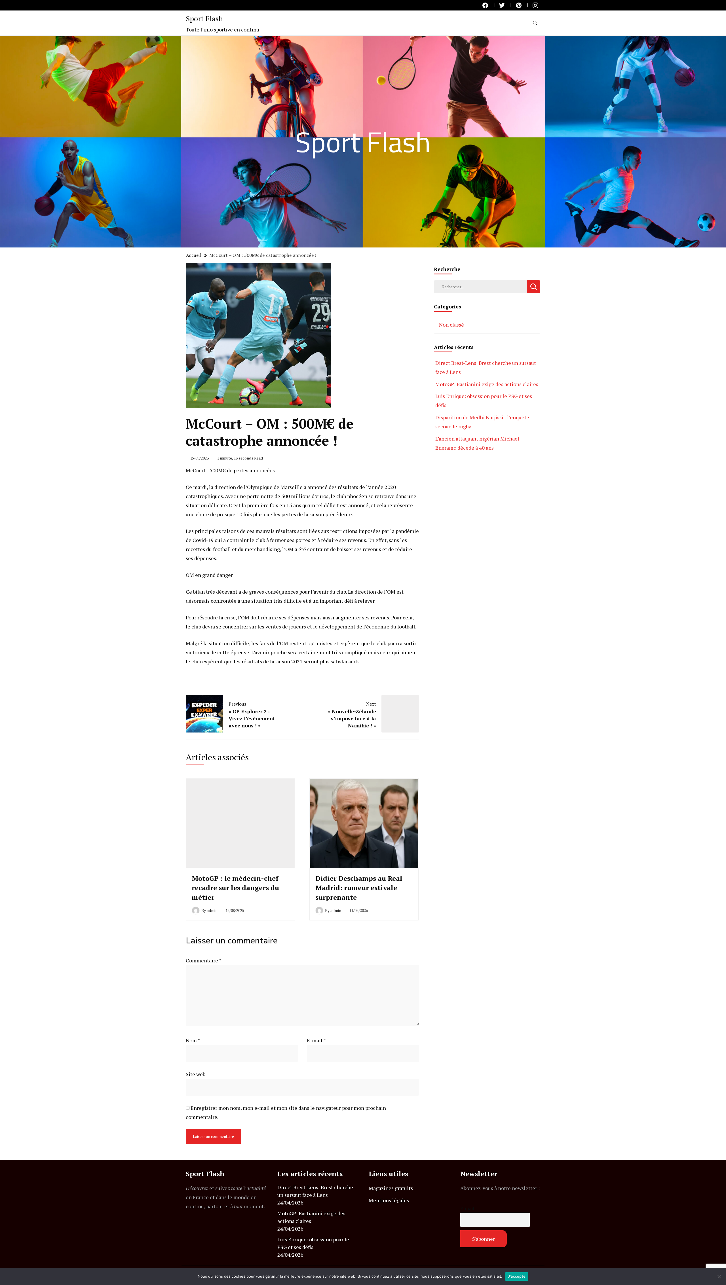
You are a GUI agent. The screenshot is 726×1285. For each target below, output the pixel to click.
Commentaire (203, 960)
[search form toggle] (535, 23)
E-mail (316, 1040)
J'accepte (516, 1276)
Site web (195, 1074)
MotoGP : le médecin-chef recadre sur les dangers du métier (235, 888)
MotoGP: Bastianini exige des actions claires (486, 384)
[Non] (719, 1276)
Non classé (451, 324)
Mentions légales (389, 1200)
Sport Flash (204, 18)
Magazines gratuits (391, 1188)
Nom (193, 1040)
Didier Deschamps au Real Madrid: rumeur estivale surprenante (358, 888)
